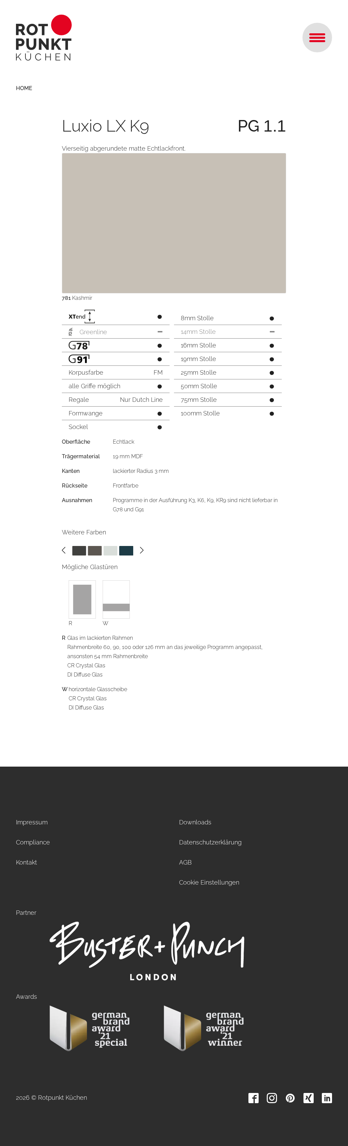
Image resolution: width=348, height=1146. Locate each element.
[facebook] (253, 1098)
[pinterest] (290, 1098)
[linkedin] (327, 1098)
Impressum (32, 822)
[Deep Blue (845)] (126, 550)
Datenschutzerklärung (210, 842)
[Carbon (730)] (79, 550)
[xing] (308, 1098)
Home (24, 88)
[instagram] (272, 1098)
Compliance (33, 842)
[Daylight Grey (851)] (111, 550)
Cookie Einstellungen (209, 882)
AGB (185, 862)
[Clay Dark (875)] (95, 550)
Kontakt (26, 862)
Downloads (195, 822)
